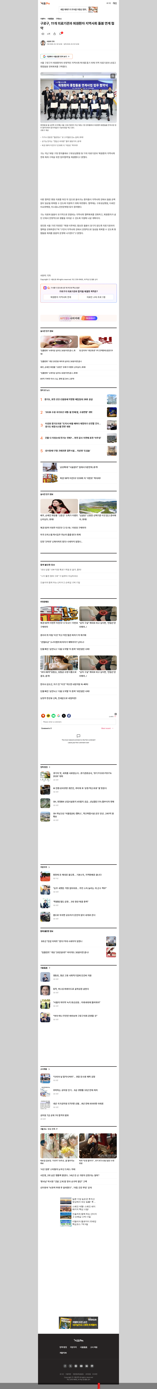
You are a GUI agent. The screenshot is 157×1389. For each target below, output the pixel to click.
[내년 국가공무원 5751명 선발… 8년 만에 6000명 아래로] (45, 1105)
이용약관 (68, 1374)
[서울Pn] (45, 3)
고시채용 (43, 1069)
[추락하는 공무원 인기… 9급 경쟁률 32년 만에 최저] (45, 1092)
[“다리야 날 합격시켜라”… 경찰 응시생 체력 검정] (45, 1078)
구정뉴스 (59, 18)
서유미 (49, 41)
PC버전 (94, 1374)
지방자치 (43, 867)
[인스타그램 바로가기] (81, 1366)
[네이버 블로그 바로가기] (92, 1366)
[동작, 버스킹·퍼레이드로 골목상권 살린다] (45, 990)
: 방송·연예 (47, 1129)
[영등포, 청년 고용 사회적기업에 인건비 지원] (45, 977)
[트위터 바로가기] (70, 1366)
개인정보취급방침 (78, 1374)
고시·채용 (94, 1347)
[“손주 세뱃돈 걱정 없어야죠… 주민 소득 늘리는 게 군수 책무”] (45, 890)
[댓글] (60, 33)
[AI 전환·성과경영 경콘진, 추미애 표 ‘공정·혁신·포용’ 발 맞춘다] (45, 790)
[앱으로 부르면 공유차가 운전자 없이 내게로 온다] (45, 917)
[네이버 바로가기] (87, 1366)
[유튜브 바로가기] (76, 1366)
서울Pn (42, 18)
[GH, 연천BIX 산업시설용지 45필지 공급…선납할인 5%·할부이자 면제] (45, 803)
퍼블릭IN (63, 1352)
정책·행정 (44, 767)
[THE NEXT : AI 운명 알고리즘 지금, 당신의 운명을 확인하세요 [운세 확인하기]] (78, 318)
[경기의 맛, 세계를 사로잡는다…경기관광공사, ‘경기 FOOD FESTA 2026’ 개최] (45, 776)
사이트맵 (88, 1374)
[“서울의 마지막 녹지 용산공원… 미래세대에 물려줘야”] (45, 1004)
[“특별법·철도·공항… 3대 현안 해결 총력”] (45, 903)
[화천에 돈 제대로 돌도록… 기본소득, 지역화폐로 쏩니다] (45, 876)
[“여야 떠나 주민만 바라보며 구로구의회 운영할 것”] (45, 1017)
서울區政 (50, 18)
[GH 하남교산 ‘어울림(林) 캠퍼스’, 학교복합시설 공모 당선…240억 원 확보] (45, 817)
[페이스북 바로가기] (65, 1366)
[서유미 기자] (43, 43)
